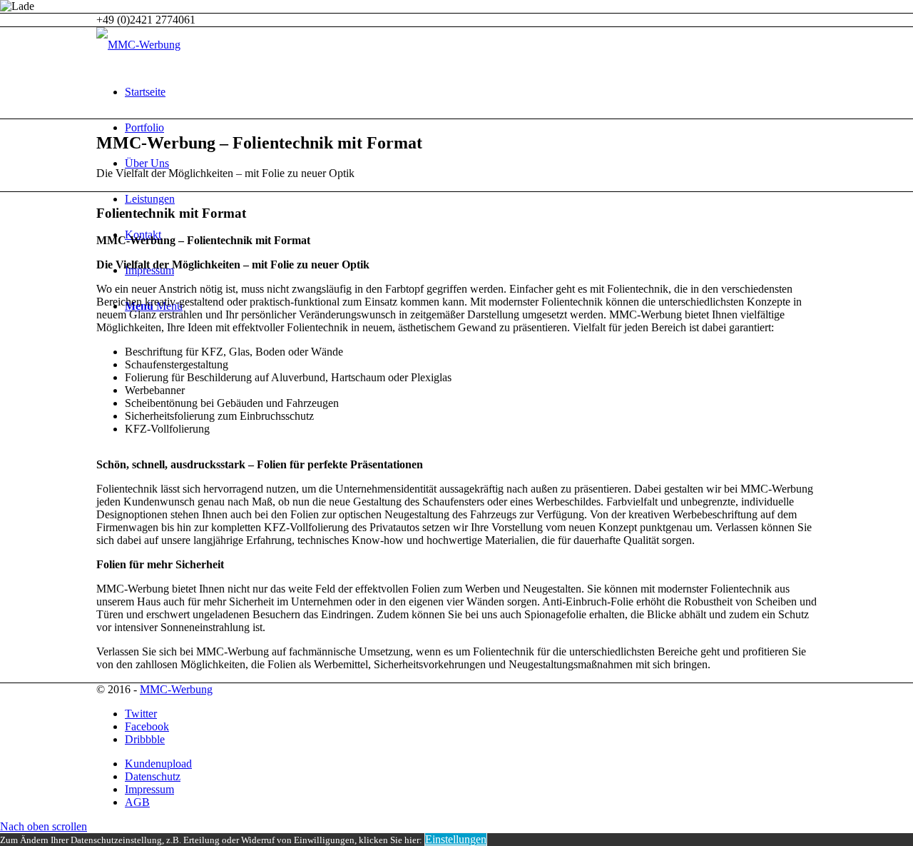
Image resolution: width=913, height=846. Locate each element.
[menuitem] (471, 92)
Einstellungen (455, 839)
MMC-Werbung (176, 689)
